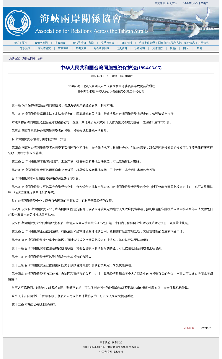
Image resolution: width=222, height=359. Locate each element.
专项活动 (25, 48)
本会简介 (60, 42)
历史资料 (122, 48)
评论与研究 (44, 48)
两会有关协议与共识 (170, 42)
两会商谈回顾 (101, 48)
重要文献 (81, 48)
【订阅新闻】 (189, 328)
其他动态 (203, 42)
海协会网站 (28, 58)
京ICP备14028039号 (94, 347)
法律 (40, 58)
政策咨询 (139, 48)
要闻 (24, 42)
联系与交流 (107, 42)
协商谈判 (126, 42)
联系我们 (117, 342)
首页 (16, 42)
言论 (91, 42)
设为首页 (172, 3)
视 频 (173, 48)
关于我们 (105, 342)
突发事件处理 (147, 42)
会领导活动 (79, 42)
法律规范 (157, 48)
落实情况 (189, 42)
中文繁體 (160, 3)
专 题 (199, 48)
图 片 (186, 48)
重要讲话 (63, 48)
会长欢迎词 (41, 42)
